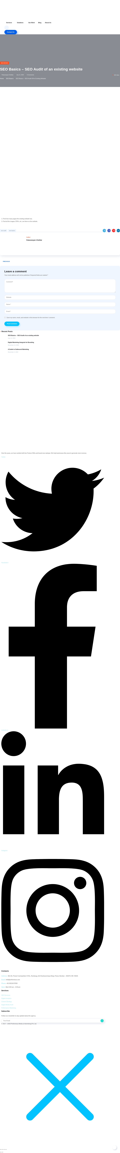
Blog (39, 22)
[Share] (2, 1149)
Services (9, 22)
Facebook (109, 231)
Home (2, 78)
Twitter (104, 231)
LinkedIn (118, 231)
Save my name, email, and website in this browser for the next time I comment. (31, 317)
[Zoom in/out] (6, 1149)
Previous (6, 261)
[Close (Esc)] (0, 1149)
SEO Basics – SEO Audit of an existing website (23, 335)
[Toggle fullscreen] (4, 1149)
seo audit (3, 230)
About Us (48, 22)
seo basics (12, 230)
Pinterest (113, 231)
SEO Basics (4, 63)
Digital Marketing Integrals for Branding (21, 342)
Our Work (31, 22)
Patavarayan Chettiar (7, 75)
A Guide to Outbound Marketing (18, 349)
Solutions (20, 22)
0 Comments (30, 75)
